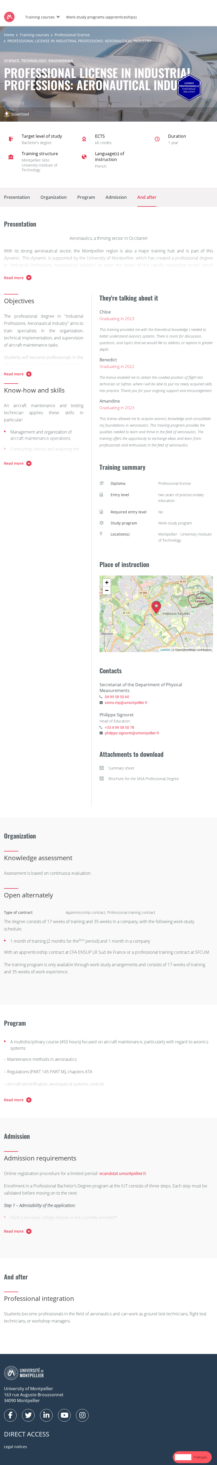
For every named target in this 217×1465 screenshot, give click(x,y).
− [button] (106, 590)
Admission (116, 197)
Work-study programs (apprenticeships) (101, 17)
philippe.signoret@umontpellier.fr (132, 732)
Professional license (72, 34)
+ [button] (106, 582)
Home (9, 34)
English (183, 1457)
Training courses (40, 17)
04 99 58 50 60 (117, 696)
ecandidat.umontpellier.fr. (123, 1173)
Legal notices (15, 1446)
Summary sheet (121, 768)
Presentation (17, 197)
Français (200, 1457)
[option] (200, 1457)
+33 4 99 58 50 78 (119, 727)
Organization (53, 197)
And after (146, 197)
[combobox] (183, 1457)
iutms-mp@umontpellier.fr (126, 702)
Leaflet (165, 650)
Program (86, 197)
